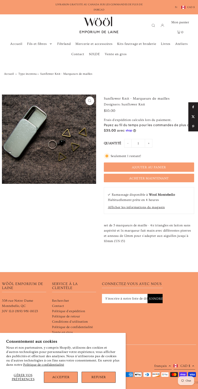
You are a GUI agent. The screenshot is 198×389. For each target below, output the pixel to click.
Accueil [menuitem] (16, 44)
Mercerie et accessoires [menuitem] (94, 44)
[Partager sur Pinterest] (193, 126)
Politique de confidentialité (43, 364)
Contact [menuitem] (77, 54)
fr (176, 7)
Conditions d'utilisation (70, 321)
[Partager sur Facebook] (193, 107)
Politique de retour (66, 316)
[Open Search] (153, 25)
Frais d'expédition (117, 120)
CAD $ (191, 7)
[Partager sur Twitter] (193, 117)
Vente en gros (62, 332)
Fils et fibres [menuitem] (37, 44)
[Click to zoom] (89, 100)
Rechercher (60, 300)
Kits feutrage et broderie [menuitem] (136, 44)
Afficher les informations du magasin (136, 207)
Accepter (60, 377)
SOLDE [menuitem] (94, 54)
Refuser (98, 377)
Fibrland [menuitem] (64, 44)
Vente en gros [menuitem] (116, 54)
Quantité (112, 143)
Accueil (9, 74)
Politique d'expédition (68, 311)
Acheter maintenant (149, 178)
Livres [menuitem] (165, 44)
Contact (58, 306)
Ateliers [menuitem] (181, 44)
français (160, 366)
